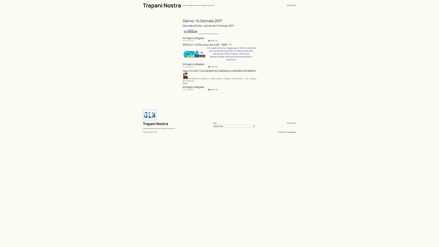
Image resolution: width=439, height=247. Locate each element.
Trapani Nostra (162, 5)
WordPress (292, 132)
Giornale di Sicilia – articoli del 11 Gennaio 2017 (208, 25)
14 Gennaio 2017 (188, 40)
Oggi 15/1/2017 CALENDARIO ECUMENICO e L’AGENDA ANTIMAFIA (219, 71)
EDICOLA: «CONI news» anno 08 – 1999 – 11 (207, 44)
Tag (214, 123)
